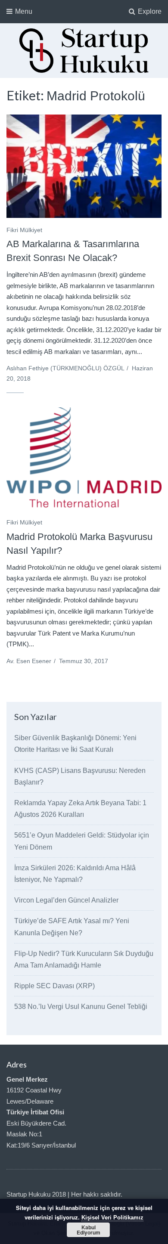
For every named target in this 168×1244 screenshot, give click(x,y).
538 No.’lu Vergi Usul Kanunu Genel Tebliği (80, 1006)
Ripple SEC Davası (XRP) (54, 986)
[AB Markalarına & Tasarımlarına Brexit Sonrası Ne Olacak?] (84, 166)
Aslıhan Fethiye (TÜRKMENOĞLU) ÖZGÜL (65, 368)
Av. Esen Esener (28, 661)
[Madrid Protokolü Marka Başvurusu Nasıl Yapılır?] (84, 459)
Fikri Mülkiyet (24, 229)
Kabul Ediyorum (88, 1229)
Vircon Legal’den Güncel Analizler (66, 900)
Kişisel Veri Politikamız (112, 1217)
